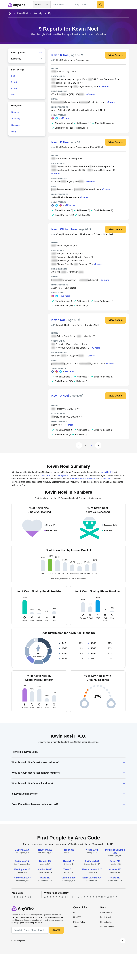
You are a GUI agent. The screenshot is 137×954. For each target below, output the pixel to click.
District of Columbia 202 (115, 851)
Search (56, 930)
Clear (40, 52)
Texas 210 (45, 878)
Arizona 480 (115, 869)
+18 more (104, 86)
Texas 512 (68, 869)
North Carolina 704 (91, 878)
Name (38, 4)
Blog (75, 912)
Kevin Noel (22, 13)
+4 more (69, 425)
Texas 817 (115, 878)
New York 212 (45, 850)
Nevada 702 (92, 850)
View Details (116, 55)
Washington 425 (22, 869)
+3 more (90, 181)
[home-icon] (9, 13)
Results (15, 112)
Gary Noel (73, 110)
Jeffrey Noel (57, 197)
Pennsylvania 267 (22, 878)
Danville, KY (46, 475)
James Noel (71, 197)
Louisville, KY (106, 472)
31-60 (14, 82)
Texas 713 (115, 861)
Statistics (15, 125)
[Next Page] (98, 445)
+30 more (69, 371)
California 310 (22, 850)
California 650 (45, 869)
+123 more (70, 205)
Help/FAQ (77, 917)
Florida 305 (68, 850)
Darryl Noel (56, 425)
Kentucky (38, 13)
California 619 (68, 878)
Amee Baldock (58, 110)
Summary (15, 118)
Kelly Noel (100, 110)
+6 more (106, 189)
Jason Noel (56, 288)
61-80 (14, 88)
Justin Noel (70, 288)
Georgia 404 (45, 861)
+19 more (65, 118)
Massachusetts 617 (92, 869)
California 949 (92, 861)
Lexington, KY (63, 475)
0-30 (13, 76)
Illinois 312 (68, 861)
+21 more (65, 296)
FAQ (13, 131)
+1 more (55, 173)
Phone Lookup (106, 922)
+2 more (90, 94)
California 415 (22, 861)
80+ (13, 94)
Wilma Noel (86, 110)
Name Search (106, 912)
